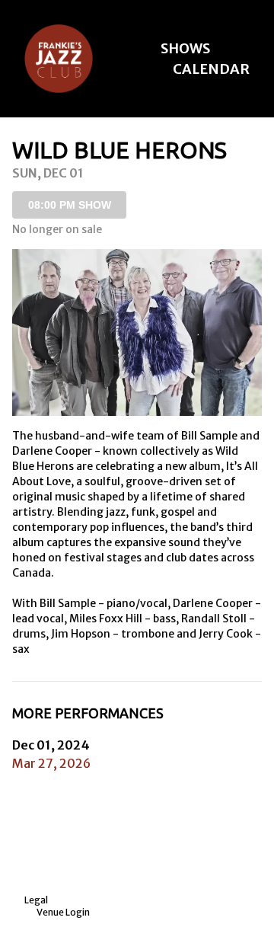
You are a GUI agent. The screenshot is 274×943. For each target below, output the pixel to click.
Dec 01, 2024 (51, 745)
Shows (185, 48)
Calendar (211, 69)
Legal (36, 900)
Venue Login (63, 912)
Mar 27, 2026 (51, 763)
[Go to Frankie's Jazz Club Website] (58, 58)
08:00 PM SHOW (69, 205)
